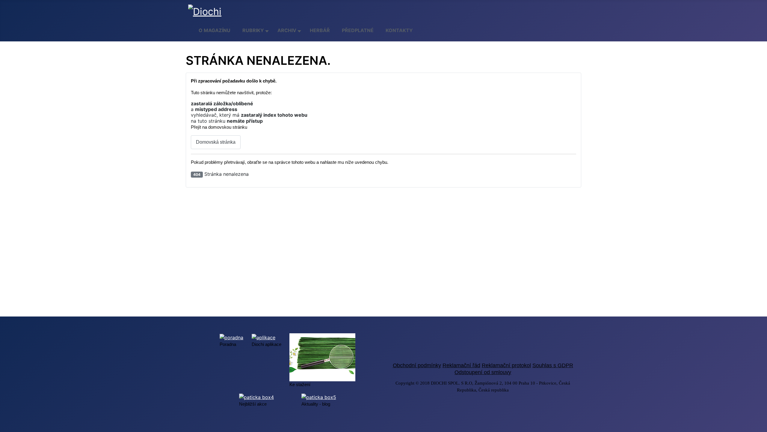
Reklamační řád (461, 365)
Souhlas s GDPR (552, 365)
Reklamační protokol (506, 365)
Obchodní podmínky (417, 365)
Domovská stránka (215, 142)
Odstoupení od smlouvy (483, 372)
